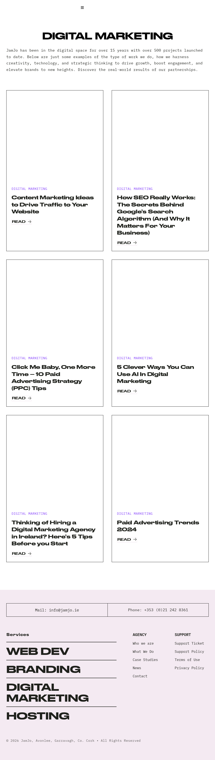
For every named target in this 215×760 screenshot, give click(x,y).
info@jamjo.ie (64, 609)
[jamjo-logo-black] (21, 5)
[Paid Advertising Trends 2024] (160, 463)
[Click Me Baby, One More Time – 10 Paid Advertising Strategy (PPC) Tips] (55, 308)
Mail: (42, 609)
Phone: (136, 609)
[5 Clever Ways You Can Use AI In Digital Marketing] (160, 308)
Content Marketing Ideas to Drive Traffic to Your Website (53, 204)
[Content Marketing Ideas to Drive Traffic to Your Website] (55, 138)
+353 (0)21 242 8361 (166, 609)
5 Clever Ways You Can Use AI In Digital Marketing (155, 374)
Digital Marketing (29, 189)
